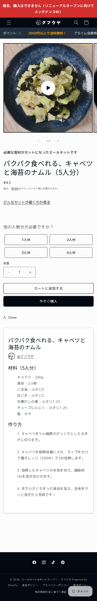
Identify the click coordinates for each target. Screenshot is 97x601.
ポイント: (12, 33)
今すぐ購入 (48, 301)
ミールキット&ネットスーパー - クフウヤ (47, 579)
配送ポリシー (81, 585)
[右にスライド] (58, 141)
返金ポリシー (30, 585)
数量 (6, 263)
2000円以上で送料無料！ (47, 33)
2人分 (71, 239)
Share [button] (12, 317)
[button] (9, 23)
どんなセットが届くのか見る (26, 202)
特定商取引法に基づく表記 (51, 592)
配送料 (15, 188)
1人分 (26, 239)
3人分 (26, 252)
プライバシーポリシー (55, 585)
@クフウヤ (25, 356)
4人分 (71, 252)
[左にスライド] (39, 141)
